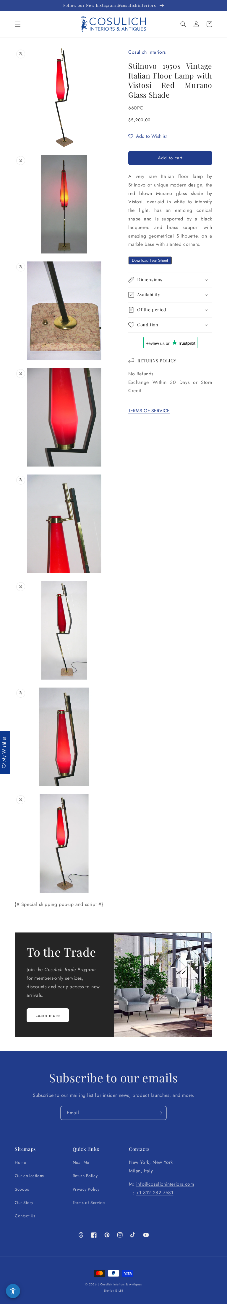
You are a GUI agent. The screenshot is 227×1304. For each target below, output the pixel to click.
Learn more (47, 1015)
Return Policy (85, 1176)
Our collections (29, 1176)
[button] (17, 24)
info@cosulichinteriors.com (165, 1184)
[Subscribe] (159, 1113)
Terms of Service (89, 1202)
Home (20, 1162)
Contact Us (25, 1216)
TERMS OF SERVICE (149, 410)
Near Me (81, 1162)
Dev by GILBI (113, 1290)
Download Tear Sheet (150, 260)
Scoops (22, 1189)
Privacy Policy (86, 1189)
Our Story (24, 1202)
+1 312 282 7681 (154, 1192)
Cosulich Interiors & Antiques (121, 1284)
